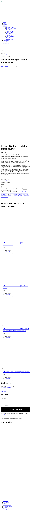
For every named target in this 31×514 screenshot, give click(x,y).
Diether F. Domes (10, 27)
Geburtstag (9, 195)
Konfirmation (26, 195)
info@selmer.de (4, 391)
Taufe (21, 195)
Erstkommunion (4, 197)
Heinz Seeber (9, 37)
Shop (4, 23)
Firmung (15, 194)
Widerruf (5, 507)
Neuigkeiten (6, 40)
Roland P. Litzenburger (11, 33)
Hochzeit (19, 194)
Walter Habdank (10, 31)
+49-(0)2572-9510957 (6, 387)
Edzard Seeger (9, 39)
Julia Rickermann (10, 36)
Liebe (23, 194)
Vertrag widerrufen (7, 509)
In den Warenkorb (7, 190)
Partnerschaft (3, 195)
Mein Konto (6, 43)
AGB (4, 503)
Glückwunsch (16, 195)
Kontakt (5, 41)
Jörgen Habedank (10, 32)
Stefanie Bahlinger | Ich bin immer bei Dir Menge (12, 188)
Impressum (5, 501)
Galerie (5, 24)
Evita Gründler (9, 30)
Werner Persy (9, 35)
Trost (26, 194)
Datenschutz (6, 502)
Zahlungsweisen (7, 505)
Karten (4, 194)
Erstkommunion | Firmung (15, 193)
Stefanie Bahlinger (5, 193)
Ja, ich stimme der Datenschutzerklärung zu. (12, 418)
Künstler (5, 26)
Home (4, 22)
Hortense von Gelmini (11, 28)
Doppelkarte (25, 191)
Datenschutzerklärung (9, 415)
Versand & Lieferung (8, 506)
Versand (5, 54)
